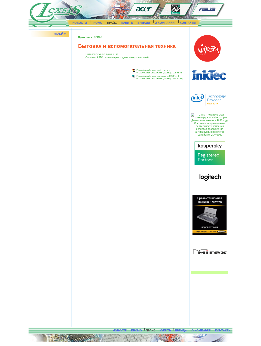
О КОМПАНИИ (165, 22)
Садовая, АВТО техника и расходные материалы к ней (117, 57)
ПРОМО (97, 22)
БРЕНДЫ (143, 22)
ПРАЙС (112, 22)
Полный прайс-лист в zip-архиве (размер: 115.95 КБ (159, 71)
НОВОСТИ (79, 22)
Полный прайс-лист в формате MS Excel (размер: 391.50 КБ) (159, 77)
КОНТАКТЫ (188, 22)
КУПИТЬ (127, 22)
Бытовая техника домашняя (101, 54)
